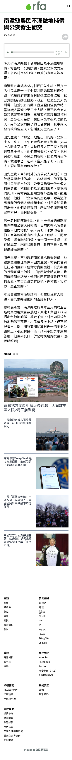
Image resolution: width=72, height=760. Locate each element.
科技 (6, 620)
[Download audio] (65, 51)
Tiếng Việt (44, 638)
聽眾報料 (44, 694)
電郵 (41, 690)
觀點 (6, 611)
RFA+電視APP (11, 690)
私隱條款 (8, 722)
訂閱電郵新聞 (46, 675)
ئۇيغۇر (42, 633)
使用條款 (8, 726)
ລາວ (41, 620)
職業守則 (8, 713)
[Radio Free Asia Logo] (36, 6)
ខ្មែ (40, 625)
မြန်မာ (42, 611)
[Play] (8, 52)
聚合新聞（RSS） (48, 670)
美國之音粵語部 (12, 735)
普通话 (42, 602)
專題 (6, 616)
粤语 (41, 607)
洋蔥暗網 (8, 694)
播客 (6, 666)
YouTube (43, 657)
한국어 (42, 616)
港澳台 (7, 607)
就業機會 (8, 718)
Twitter (43, 666)
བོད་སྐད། (42, 629)
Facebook (44, 661)
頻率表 (7, 661)
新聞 (6, 602)
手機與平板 (10, 698)
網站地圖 (8, 740)
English (43, 642)
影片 (6, 629)
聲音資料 (8, 625)
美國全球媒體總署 (13, 731)
